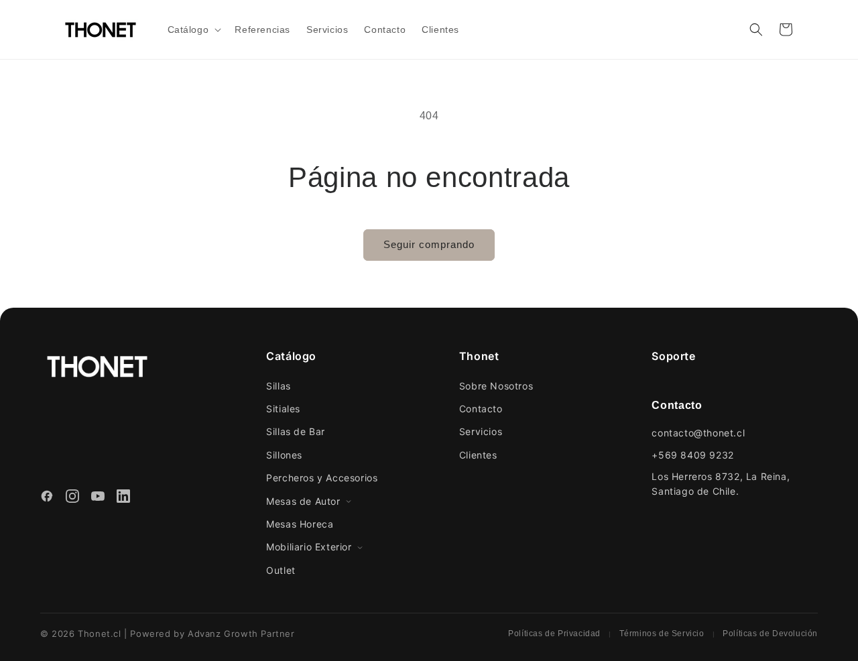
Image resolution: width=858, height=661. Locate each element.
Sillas (278, 386)
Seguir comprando (429, 244)
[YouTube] (98, 498)
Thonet (479, 356)
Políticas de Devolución (770, 633)
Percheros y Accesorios (321, 477)
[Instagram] (72, 498)
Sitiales (283, 408)
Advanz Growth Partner (241, 633)
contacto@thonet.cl (698, 432)
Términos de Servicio (661, 633)
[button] (193, 29)
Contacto (481, 408)
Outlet (281, 570)
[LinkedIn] (123, 498)
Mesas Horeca (299, 524)
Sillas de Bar (295, 431)
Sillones (284, 455)
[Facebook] (47, 498)
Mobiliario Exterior (308, 546)
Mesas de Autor (303, 501)
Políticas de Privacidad (554, 633)
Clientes (478, 455)
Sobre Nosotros (496, 386)
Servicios (480, 431)
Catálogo (291, 356)
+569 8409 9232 (692, 455)
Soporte (673, 356)
